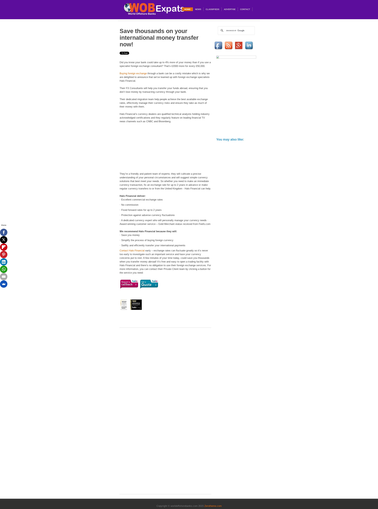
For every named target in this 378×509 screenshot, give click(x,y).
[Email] (3, 276)
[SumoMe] (3, 284)
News (198, 9)
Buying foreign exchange (133, 73)
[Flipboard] (3, 247)
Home (187, 9)
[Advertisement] (165, 147)
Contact (245, 9)
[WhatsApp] (3, 269)
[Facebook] (3, 232)
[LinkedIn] (3, 262)
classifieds (212, 9)
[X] (3, 239)
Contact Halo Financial (132, 250)
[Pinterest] (3, 254)
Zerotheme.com (213, 506)
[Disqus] (165, 370)
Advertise (230, 9)
